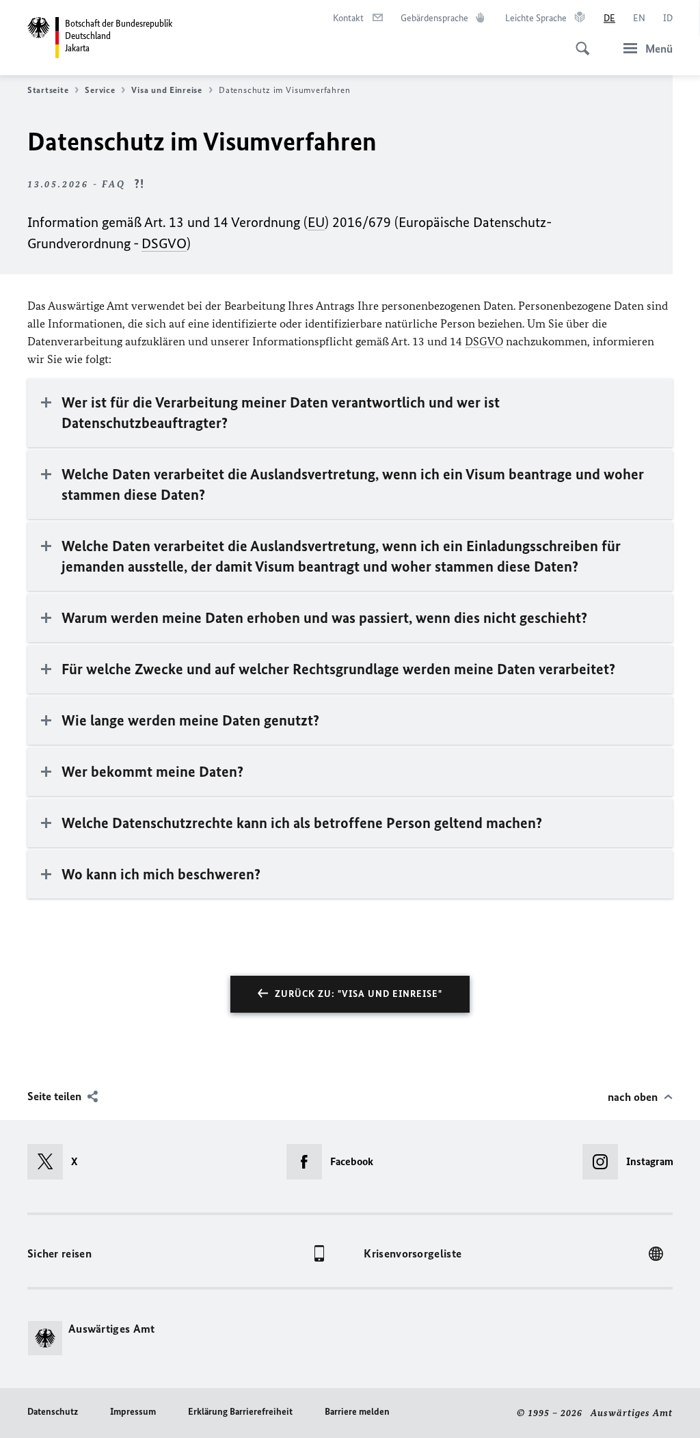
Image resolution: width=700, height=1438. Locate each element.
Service (100, 90)
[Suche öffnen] (578, 41)
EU (316, 221)
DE (609, 18)
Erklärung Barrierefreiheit (240, 1411)
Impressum (133, 1411)
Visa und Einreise (166, 90)
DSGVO (164, 243)
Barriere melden (357, 1411)
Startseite (47, 90)
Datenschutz (52, 1411)
